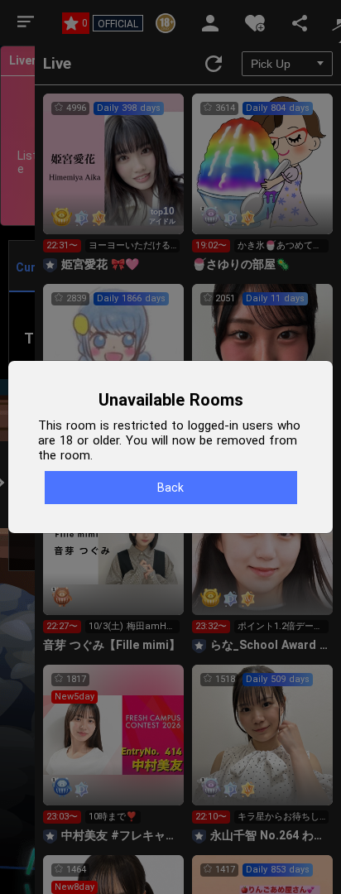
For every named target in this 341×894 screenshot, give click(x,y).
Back (170, 487)
